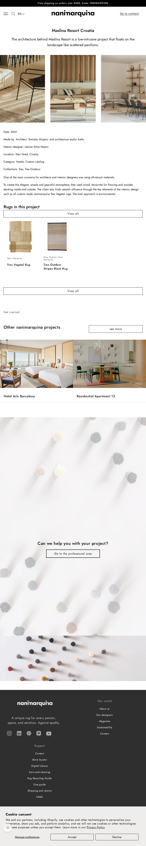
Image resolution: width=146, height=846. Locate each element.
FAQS (39, 797)
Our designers (104, 715)
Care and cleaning (39, 772)
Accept (72, 837)
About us (105, 708)
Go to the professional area (73, 554)
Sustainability (104, 727)
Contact (39, 753)
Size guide (39, 784)
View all (73, 214)
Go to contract (129, 14)
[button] (7, 14)
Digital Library (39, 766)
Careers (104, 733)
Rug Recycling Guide (39, 778)
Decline (116, 837)
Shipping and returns (40, 790)
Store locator (39, 759)
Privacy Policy (96, 827)
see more (116, 329)
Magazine (104, 721)
